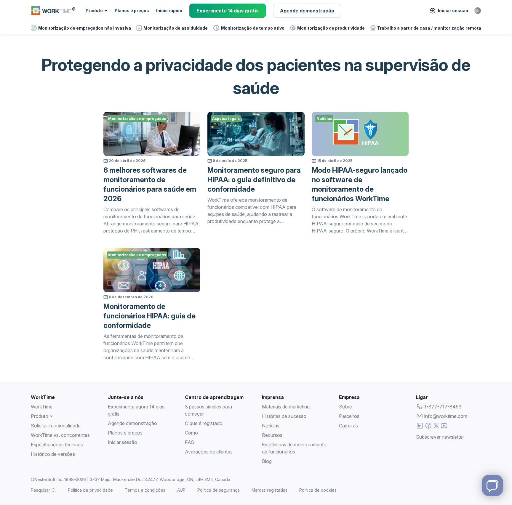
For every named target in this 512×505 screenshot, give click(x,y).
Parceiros (349, 416)
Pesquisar (40, 490)
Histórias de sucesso (284, 416)
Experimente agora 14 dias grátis (136, 410)
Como (191, 433)
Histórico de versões (53, 454)
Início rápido (169, 10)
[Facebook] (428, 426)
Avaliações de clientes (209, 452)
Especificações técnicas (57, 445)
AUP (181, 490)
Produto (94, 10)
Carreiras (348, 426)
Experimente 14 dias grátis (227, 11)
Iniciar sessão (453, 10)
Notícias (270, 426)
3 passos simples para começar (208, 410)
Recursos (272, 435)
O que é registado (204, 423)
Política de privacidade (90, 490)
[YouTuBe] (444, 426)
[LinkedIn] (419, 426)
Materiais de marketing (286, 407)
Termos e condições (145, 490)
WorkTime (41, 407)
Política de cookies (318, 490)
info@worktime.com (445, 416)
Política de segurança (218, 490)
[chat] (492, 485)
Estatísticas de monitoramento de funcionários (294, 448)
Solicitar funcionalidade (56, 426)
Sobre (345, 407)
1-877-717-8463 (443, 407)
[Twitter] (436, 426)
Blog (267, 461)
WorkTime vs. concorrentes (60, 435)
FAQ (189, 442)
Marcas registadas (269, 490)
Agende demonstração (307, 11)
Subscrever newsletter (440, 437)
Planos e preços (132, 10)
